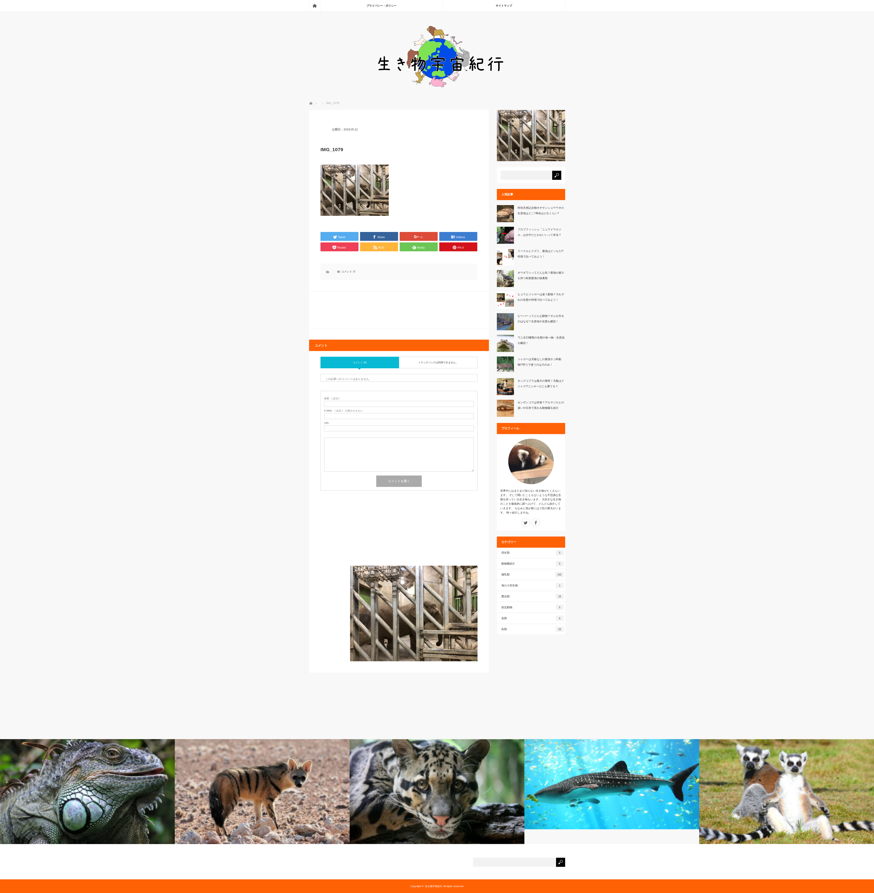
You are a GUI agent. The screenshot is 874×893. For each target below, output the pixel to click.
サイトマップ (504, 5)
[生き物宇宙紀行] (437, 89)
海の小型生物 (531, 585)
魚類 (531, 618)
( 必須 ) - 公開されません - (344, 411)
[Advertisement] (399, 534)
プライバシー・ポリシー (381, 5)
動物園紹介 (531, 563)
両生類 (531, 552)
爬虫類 (531, 596)
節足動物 (531, 607)
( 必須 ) (332, 398)
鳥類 (531, 629)
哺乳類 (531, 574)
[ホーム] (314, 5)
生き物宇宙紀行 (433, 886)
